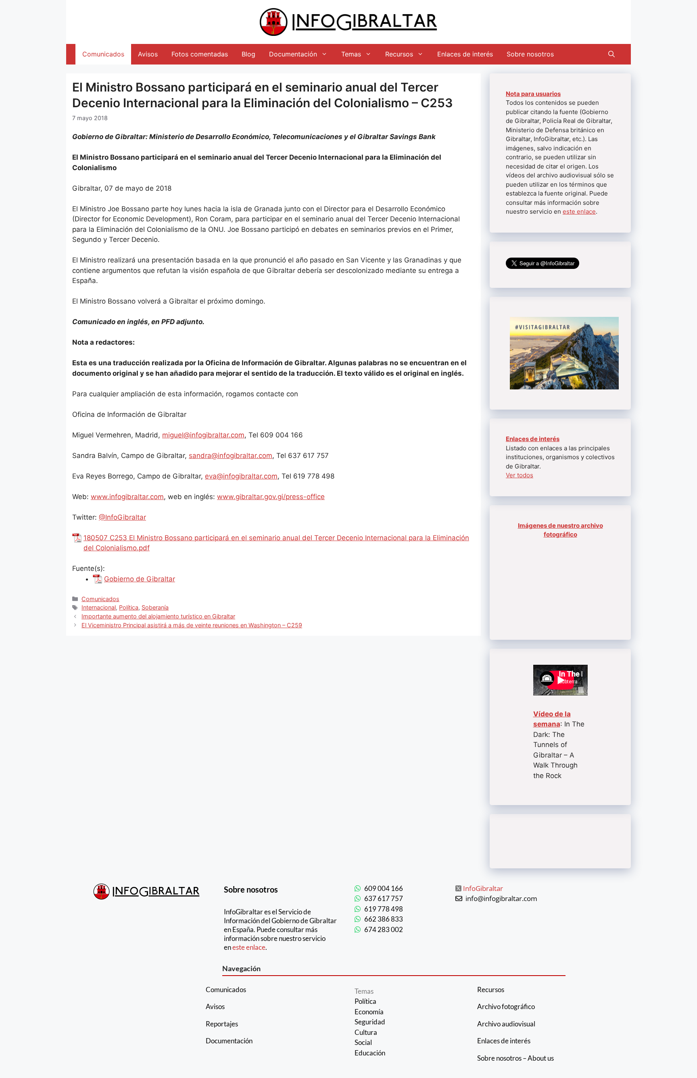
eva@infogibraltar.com (241, 476)
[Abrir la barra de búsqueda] (611, 54)
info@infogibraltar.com (501, 898)
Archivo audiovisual (506, 1024)
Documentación (293, 54)
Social (363, 1042)
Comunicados (103, 54)
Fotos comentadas (199, 54)
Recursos (399, 54)
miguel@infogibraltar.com (203, 435)
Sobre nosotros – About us (515, 1058)
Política (128, 607)
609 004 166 (383, 888)
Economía (369, 1011)
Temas (351, 54)
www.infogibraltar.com (127, 497)
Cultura (366, 1032)
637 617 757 (383, 898)
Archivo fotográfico (506, 1006)
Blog (248, 54)
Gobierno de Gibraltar (139, 579)
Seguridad (370, 1022)
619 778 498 (383, 909)
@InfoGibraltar (122, 517)
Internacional (98, 607)
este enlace (579, 211)
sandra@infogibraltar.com (230, 456)
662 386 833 (383, 919)
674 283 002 (383, 929)
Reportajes (222, 1024)
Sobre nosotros (530, 54)
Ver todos (519, 475)
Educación (370, 1053)
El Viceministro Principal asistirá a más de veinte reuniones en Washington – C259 (191, 625)
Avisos (148, 54)
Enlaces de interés (465, 54)
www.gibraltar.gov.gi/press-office (271, 497)
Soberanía (155, 607)
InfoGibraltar (483, 888)
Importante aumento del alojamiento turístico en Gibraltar (158, 616)
